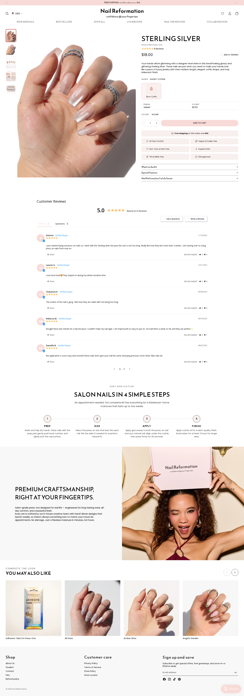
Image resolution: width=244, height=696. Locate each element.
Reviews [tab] (42, 223)
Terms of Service (92, 667)
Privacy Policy (91, 663)
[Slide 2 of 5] (11, 49)
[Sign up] (235, 672)
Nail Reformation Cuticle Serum (156, 178)
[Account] (230, 13)
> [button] (129, 368)
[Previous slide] (6, 2)
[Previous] (227, 572)
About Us (10, 663)
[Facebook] (164, 679)
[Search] (7, 13)
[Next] (235, 572)
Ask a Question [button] (173, 219)
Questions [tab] (60, 223)
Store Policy (90, 671)
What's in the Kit (149, 167)
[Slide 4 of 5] (11, 75)
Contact (10, 671)
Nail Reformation (19, 689)
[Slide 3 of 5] (11, 62)
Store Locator (91, 675)
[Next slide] (235, 2)
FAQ (8, 675)
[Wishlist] (222, 13)
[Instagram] (169, 679)
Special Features (149, 172)
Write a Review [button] (197, 219)
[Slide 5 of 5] (11, 88)
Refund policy (12, 679)
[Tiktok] (174, 679)
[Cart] (236, 13)
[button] (201, 254)
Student (10, 667)
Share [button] (51, 254)
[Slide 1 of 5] (11, 36)
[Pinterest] (179, 679)
